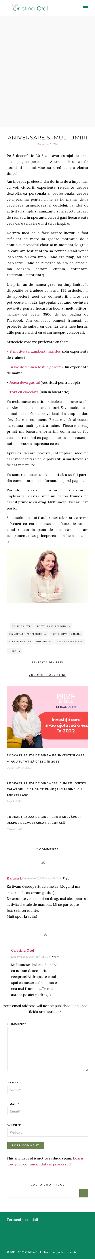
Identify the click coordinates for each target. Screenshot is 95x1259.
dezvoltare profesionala (27, 634)
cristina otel (22, 626)
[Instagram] (92, 1245)
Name (13, 1083)
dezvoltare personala (53, 626)
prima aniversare (70, 641)
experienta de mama (66, 634)
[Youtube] (79, 1245)
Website (14, 1125)
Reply (66, 878)
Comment (16, 1024)
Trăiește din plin (48, 662)
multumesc (44, 641)
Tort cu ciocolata (24, 392)
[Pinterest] (85, 1245)
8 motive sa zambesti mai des (35, 351)
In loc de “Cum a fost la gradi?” (35, 367)
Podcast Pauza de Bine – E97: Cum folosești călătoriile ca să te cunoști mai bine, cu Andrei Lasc (46, 789)
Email (13, 1104)
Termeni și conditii (22, 1219)
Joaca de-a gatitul (25, 382)
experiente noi (20, 641)
